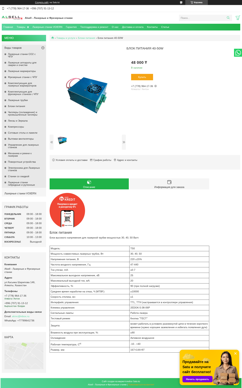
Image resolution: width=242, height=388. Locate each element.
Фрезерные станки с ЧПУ (22, 77)
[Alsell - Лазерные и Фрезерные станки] (12, 17)
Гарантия (71, 27)
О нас (115, 27)
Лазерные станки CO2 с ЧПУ (22, 55)
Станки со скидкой (18, 176)
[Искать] (228, 18)
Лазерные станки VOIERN (47, 27)
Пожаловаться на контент (141, 384)
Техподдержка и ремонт (94, 27)
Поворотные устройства (22, 161)
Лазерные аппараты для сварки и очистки (22, 63)
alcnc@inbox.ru (20, 316)
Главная (8, 27)
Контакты (152, 27)
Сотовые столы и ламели (22, 132)
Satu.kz (136, 381)
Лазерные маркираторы (22, 71)
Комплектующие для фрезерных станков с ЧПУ (23, 92)
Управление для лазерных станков (23, 146)
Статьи (165, 27)
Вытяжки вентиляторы (21, 138)
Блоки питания (86, 37)
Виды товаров (13, 47)
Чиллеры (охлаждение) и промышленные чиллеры (22, 113)
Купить (142, 77)
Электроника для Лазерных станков (24, 169)
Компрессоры (16, 126)
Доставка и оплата (132, 27)
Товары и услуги (65, 37)
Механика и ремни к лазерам (20, 154)
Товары (21, 27)
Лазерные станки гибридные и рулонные (21, 183)
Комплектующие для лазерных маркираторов (22, 84)
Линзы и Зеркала (18, 120)
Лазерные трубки (18, 100)
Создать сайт (42, 2)
